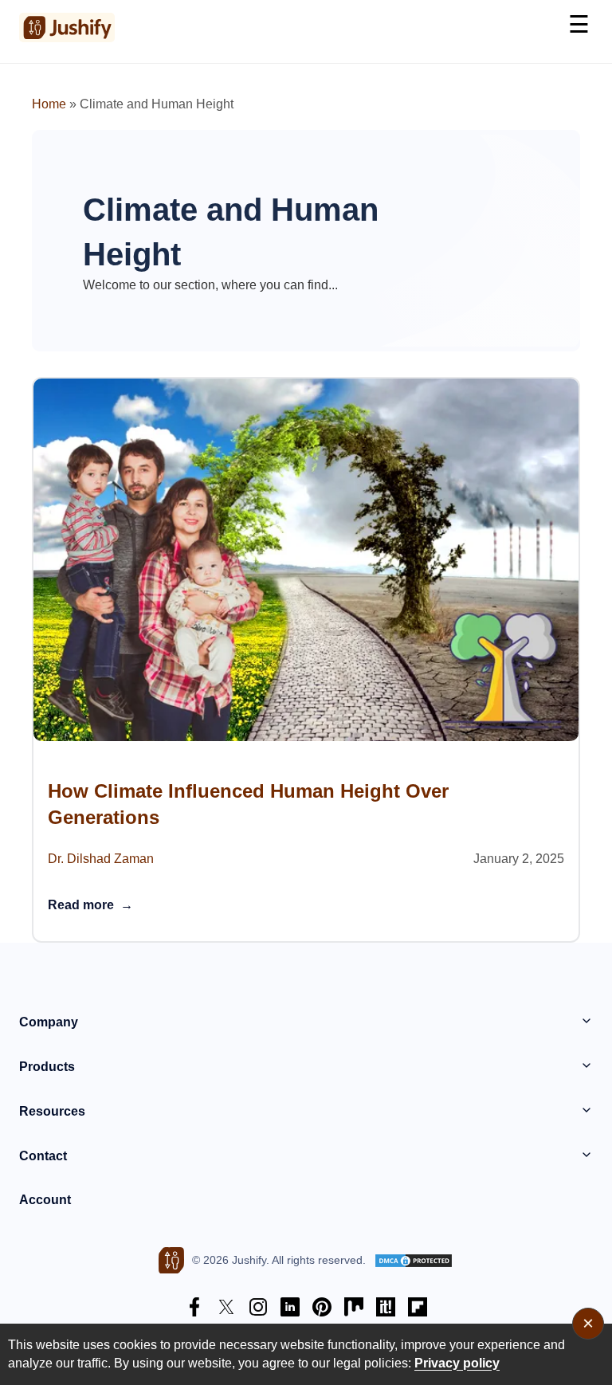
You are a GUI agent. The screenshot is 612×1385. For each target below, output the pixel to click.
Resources (52, 1111)
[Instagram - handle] (258, 1308)
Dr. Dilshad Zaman (101, 858)
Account (45, 1199)
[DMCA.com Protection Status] (413, 1261)
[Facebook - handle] (194, 1308)
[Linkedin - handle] (290, 1308)
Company (48, 1022)
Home (49, 104)
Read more (90, 905)
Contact (43, 1156)
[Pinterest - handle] (322, 1308)
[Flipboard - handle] (417, 1308)
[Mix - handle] (353, 1308)
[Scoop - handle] (385, 1308)
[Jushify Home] (67, 27)
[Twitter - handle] (226, 1308)
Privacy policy (457, 1363)
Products (47, 1066)
